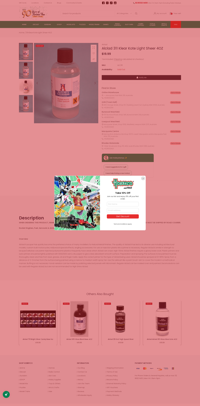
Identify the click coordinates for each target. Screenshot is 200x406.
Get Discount (122, 216)
